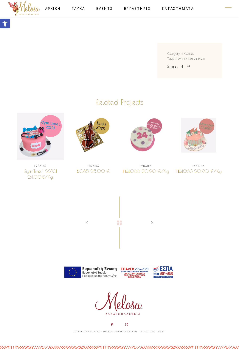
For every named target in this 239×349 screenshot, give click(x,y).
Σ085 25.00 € (93, 171)
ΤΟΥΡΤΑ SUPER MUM (190, 58)
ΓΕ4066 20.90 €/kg (146, 171)
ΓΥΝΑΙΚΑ (188, 53)
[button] (5, 23)
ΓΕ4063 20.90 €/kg (199, 171)
